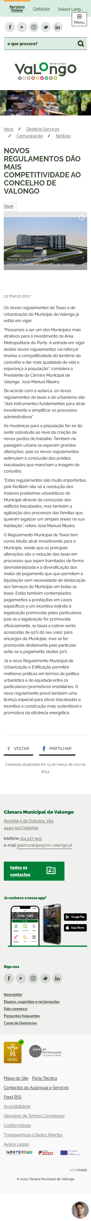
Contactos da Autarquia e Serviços (36, 1087)
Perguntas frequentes (22, 1016)
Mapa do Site (16, 1078)
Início (8, 129)
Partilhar (60, 748)
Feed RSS (12, 1097)
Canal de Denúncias (20, 1023)
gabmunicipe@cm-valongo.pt (44, 845)
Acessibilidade (17, 1106)
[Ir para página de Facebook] (10, 977)
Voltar (21, 748)
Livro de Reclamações (45, 1051)
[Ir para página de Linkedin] (58, 977)
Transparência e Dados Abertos (33, 1134)
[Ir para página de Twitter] (46, 977)
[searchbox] (45, 43)
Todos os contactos (20, 871)
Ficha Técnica (44, 1078)
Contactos (41, 9)
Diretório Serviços (42, 129)
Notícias (63, 135)
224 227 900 (31, 838)
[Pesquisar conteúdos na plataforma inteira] (81, 43)
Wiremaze (78, 1169)
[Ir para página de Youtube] (22, 977)
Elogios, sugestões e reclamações (32, 1002)
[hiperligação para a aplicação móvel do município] (45, 925)
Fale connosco (15, 1009)
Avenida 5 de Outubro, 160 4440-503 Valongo (29, 824)
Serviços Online (17, 8)
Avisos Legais (16, 1144)
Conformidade (17, 1125)
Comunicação (30, 135)
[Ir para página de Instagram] (34, 977)
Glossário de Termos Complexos (34, 1115)
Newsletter (13, 995)
